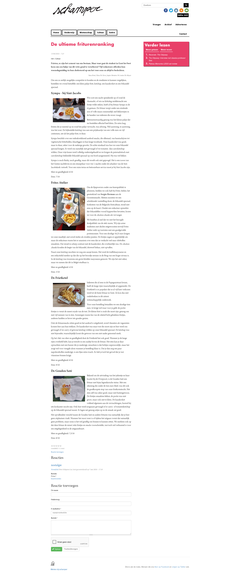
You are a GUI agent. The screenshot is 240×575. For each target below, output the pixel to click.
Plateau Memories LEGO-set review (163, 63)
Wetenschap (86, 32)
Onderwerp (55, 500)
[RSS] (181, 10)
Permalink (54, 470)
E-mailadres (56, 509)
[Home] (78, 9)
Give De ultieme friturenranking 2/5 (54, 446)
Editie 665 (183, 15)
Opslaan (57, 549)
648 (52, 59)
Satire (112, 32)
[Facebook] (166, 10)
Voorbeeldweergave (71, 549)
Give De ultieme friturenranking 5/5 (61, 446)
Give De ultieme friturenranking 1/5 (52, 446)
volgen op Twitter (179, 567)
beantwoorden (56, 479)
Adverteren (181, 24)
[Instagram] (176, 10)
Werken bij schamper (59, 569)
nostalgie (56, 465)
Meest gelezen (152, 49)
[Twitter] (171, 10)
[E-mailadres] (187, 10)
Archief (168, 24)
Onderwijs (69, 32)
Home (56, 32)
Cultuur (100, 32)
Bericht (54, 518)
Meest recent (166, 49)
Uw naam (54, 490)
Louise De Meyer (125, 75)
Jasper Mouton (112, 75)
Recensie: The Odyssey (158, 54)
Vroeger (157, 24)
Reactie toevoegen (57, 452)
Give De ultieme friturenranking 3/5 (56, 446)
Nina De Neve (101, 75)
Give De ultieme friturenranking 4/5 (58, 446)
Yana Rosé (91, 75)
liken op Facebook (161, 567)
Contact (183, 34)
